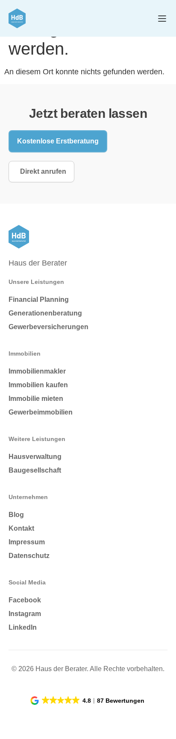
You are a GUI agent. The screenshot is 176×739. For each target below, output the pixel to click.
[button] (88, 700)
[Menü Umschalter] (162, 18)
